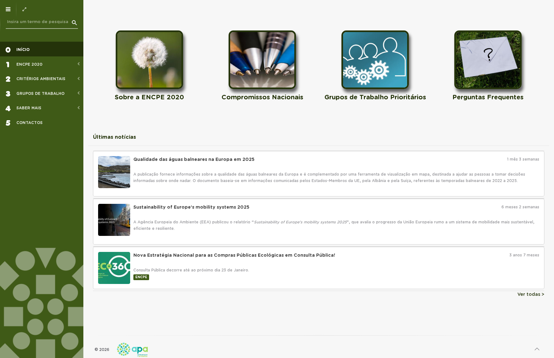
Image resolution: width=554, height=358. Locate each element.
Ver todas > (530, 294)
